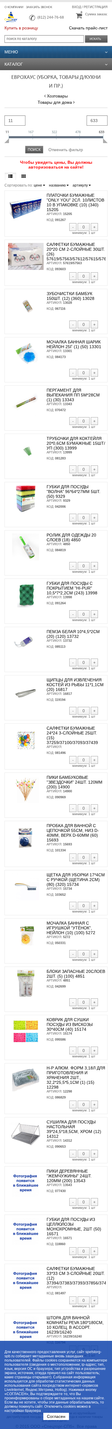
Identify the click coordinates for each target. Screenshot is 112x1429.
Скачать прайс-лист (88, 27)
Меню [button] (11, 51)
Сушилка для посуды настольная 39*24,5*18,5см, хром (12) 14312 (74, 1129)
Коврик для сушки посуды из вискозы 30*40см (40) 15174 (70, 1024)
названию (58, 185)
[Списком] (10, 176)
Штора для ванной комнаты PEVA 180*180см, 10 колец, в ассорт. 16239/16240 (75, 1325)
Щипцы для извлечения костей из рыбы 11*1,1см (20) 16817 (75, 684)
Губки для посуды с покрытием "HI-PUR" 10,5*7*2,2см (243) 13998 (72, 588)
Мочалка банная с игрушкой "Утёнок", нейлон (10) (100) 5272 (71, 928)
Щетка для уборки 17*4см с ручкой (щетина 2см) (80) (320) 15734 (76, 879)
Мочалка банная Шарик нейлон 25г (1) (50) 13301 (74, 344)
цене (38, 185)
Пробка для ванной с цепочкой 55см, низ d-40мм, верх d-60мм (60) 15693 (73, 832)
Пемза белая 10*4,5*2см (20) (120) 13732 (73, 634)
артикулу (81, 185)
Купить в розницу (21, 27)
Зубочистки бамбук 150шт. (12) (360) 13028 (70, 296)
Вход (76, 7)
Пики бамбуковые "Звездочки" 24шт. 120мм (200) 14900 (74, 782)
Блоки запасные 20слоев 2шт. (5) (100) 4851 (76, 974)
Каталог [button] (13, 64)
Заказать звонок (39, 7)
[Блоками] (24, 176)
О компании (13, 7)
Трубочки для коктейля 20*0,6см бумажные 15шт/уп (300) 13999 (76, 443)
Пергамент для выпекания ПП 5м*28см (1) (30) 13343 (73, 395)
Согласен (56, 1416)
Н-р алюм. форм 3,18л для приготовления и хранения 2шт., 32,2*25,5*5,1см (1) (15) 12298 (76, 1078)
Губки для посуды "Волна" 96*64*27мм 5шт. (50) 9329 (73, 491)
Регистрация (96, 7)
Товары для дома (55, 102)
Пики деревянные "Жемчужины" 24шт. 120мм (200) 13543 (69, 1176)
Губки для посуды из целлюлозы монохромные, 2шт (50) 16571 (74, 1226)
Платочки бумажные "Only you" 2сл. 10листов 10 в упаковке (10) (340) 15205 (75, 202)
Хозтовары (57, 96)
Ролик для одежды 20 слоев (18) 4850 (71, 537)
